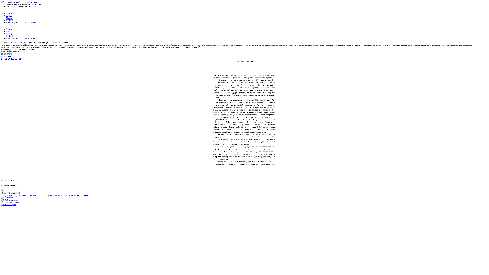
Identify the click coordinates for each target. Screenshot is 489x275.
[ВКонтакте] (2, 54)
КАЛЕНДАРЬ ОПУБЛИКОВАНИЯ (22, 22)
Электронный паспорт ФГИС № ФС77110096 (68, 195)
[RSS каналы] (7, 198)
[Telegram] (10, 54)
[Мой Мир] (8, 54)
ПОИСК (9, 20)
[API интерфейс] (8, 205)
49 (20, 59)
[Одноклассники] (5, 54)
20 (6, 56)
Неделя (9, 16)
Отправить (14, 193)
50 (9, 56)
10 (4, 56)
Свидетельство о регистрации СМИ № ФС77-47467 (23, 195)
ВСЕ (12, 56)
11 (16, 59)
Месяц (9, 18)
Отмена (5, 193)
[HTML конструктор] (10, 200)
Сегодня (9, 13)
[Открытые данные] (10, 202)
